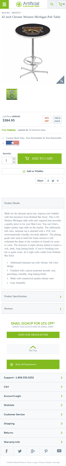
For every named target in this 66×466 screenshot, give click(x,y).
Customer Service (14, 414)
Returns (8, 432)
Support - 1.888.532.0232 (19, 377)
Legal (35, 462)
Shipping (9, 423)
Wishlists (9, 405)
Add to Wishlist (35, 171)
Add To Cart (42, 158)
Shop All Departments (25, 364)
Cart (6, 386)
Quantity (7, 153)
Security (56, 462)
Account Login (12, 396)
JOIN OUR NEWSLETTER (33, 334)
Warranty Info (12, 442)
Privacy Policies (45, 462)
